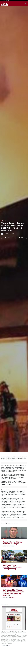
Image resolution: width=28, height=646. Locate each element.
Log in (26, 0)
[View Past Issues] (14, 618)
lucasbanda (12, 570)
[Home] (3, 4)
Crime (4, 220)
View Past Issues (14, 630)
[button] (7, 237)
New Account (22, 0)
